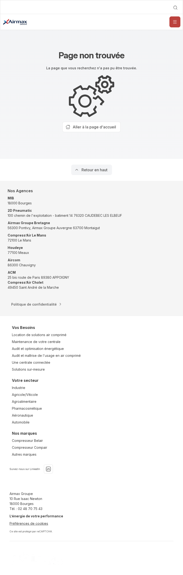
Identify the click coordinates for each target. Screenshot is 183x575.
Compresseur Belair (27, 441)
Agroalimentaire (24, 401)
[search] (175, 7)
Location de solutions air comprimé (39, 335)
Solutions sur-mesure (28, 369)
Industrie (18, 388)
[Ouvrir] (174, 21)
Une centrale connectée (31, 362)
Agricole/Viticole (25, 395)
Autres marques (24, 454)
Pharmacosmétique (27, 408)
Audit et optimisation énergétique (38, 349)
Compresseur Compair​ (29, 447)
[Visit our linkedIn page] (48, 469)
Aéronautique (22, 415)
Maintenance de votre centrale (36, 342)
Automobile (21, 422)
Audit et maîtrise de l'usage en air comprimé (46, 355)
